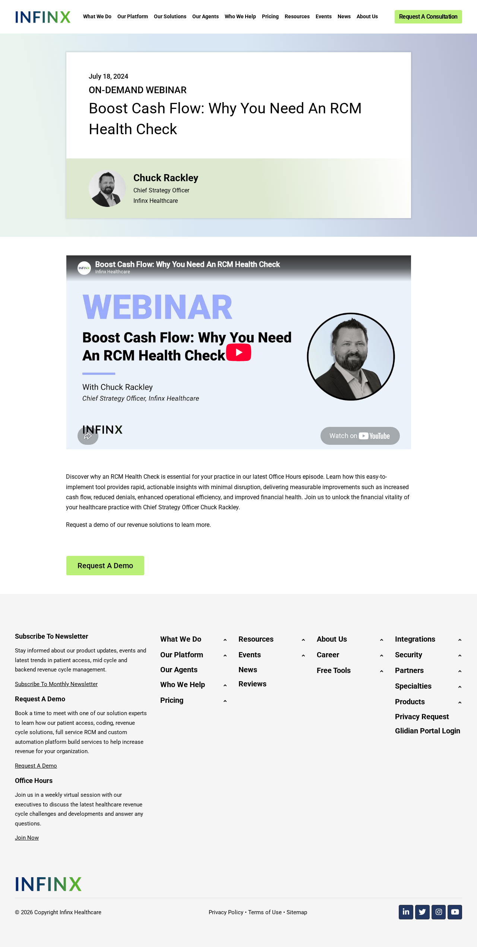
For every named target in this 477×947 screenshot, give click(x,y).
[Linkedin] (406, 912)
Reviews (252, 683)
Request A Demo (36, 765)
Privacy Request (422, 716)
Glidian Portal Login (427, 730)
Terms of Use (265, 912)
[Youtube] (455, 912)
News (247, 669)
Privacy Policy (226, 912)
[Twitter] (422, 912)
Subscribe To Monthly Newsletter (56, 684)
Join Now (27, 837)
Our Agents (179, 669)
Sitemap (297, 912)
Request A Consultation (428, 16)
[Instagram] (439, 912)
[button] (193, 639)
